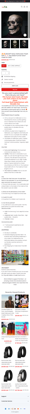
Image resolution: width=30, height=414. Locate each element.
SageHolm (17, 411)
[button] (21, 6)
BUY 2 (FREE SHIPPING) (14, 66)
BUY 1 (4, 66)
